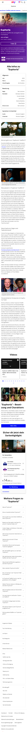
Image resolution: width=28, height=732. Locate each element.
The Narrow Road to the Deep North (10, 250)
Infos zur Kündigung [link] (8, 664)
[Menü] (2, 2)
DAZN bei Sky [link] (6, 675)
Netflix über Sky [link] (6, 657)
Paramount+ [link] (6, 671)
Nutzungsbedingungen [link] (7, 722)
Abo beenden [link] (6, 698)
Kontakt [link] (11, 713)
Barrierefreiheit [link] (19, 719)
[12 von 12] (13, 383)
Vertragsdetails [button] (5, 491)
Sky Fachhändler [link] (7, 705)
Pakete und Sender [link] (7, 694)
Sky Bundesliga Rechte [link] (8, 667)
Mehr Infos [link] (13, 426)
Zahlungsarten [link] (18, 722)
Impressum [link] (4, 713)
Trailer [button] (12, 43)
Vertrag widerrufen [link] (7, 660)
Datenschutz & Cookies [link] (7, 716)
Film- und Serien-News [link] (8, 678)
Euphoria (24, 10)
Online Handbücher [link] (7, 701)
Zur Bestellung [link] (13, 487)
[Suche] (22, 2)
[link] (13, 2)
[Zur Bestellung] (13, 446)
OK (10, 366)
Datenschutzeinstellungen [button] (7, 719)
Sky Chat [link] (5, 690)
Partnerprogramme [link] (7, 682)
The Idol (4, 146)
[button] (10, 364)
